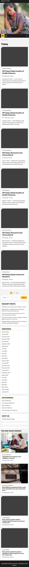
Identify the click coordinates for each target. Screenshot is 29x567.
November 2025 (6, 339)
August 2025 (5, 346)
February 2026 (5, 332)
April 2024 (4, 384)
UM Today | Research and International (12, 154)
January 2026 (5, 334)
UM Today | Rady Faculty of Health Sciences (13, 72)
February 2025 (5, 360)
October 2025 (5, 341)
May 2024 (4, 382)
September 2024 (6, 372)
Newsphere (22, 563)
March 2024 (5, 387)
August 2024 (5, 375)
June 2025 (4, 351)
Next (17, 292)
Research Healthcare (6, 68)
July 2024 (4, 377)
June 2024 (4, 380)
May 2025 (4, 353)
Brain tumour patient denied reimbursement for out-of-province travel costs (13, 521)
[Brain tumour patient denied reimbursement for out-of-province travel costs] (14, 506)
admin (12, 76)
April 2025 (4, 356)
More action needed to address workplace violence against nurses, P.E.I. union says (13, 553)
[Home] (3, 36)
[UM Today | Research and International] (14, 138)
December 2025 (6, 336)
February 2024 (5, 389)
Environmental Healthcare (8, 403)
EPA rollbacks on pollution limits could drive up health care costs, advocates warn (14, 489)
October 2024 (5, 370)
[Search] (27, 35)
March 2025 (5, 358)
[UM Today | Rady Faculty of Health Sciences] (14, 56)
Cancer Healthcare (6, 400)
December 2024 (6, 365)
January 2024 (5, 392)
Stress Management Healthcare (9, 410)
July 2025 (4, 348)
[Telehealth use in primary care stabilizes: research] (14, 443)
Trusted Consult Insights (8, 419)
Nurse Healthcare (5, 190)
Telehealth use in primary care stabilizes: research (14, 307)
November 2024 (6, 368)
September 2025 (6, 344)
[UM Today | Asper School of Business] (14, 260)
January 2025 (5, 363)
